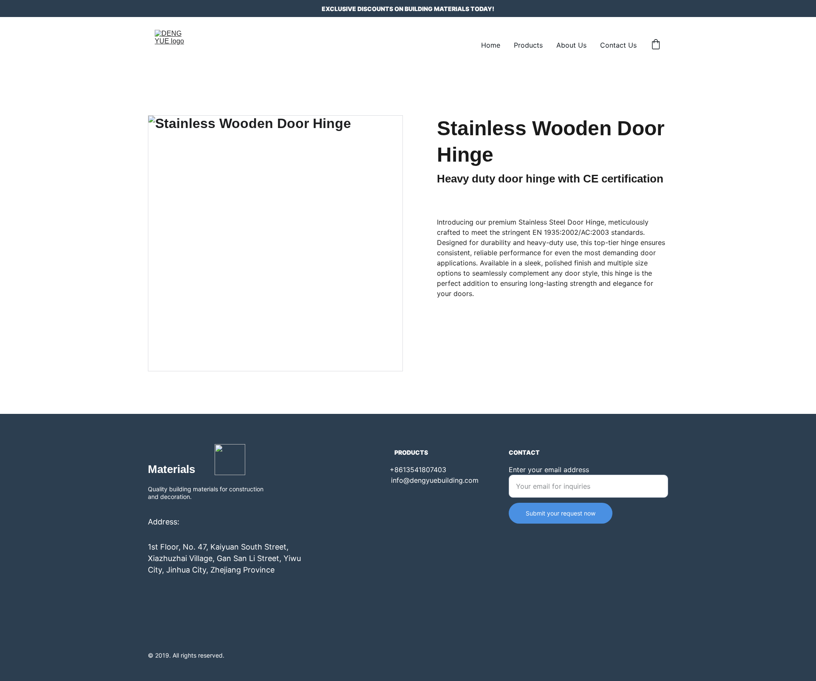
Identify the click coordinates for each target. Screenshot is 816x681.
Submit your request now (560, 513)
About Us (571, 45)
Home (490, 45)
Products (528, 45)
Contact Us (618, 45)
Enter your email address (549, 469)
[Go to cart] (655, 45)
